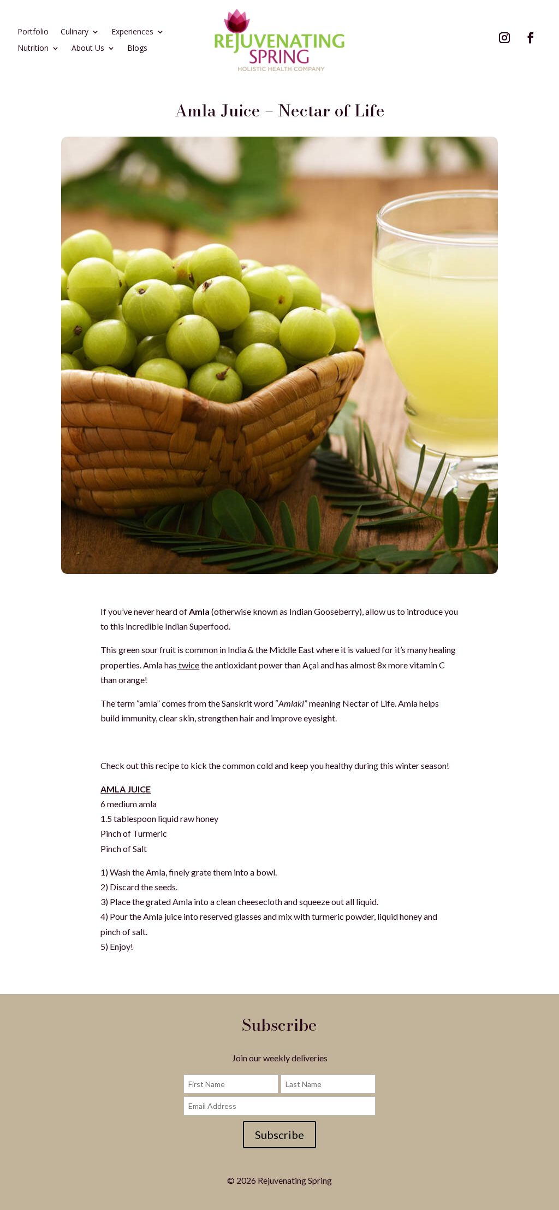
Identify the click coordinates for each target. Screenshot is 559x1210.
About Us (88, 48)
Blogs (137, 48)
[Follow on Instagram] (504, 38)
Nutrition (33, 48)
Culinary (74, 32)
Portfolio (33, 32)
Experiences (132, 32)
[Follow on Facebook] (531, 38)
